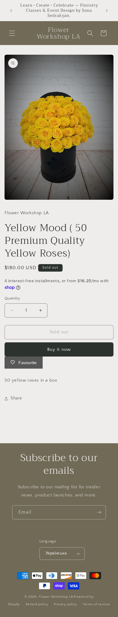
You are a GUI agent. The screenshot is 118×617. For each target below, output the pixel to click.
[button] (12, 33)
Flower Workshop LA (56, 597)
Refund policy (37, 604)
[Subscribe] (99, 512)
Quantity (12, 298)
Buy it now (59, 349)
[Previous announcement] (11, 10)
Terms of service (96, 604)
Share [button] (16, 398)
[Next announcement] (106, 10)
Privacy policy (65, 604)
